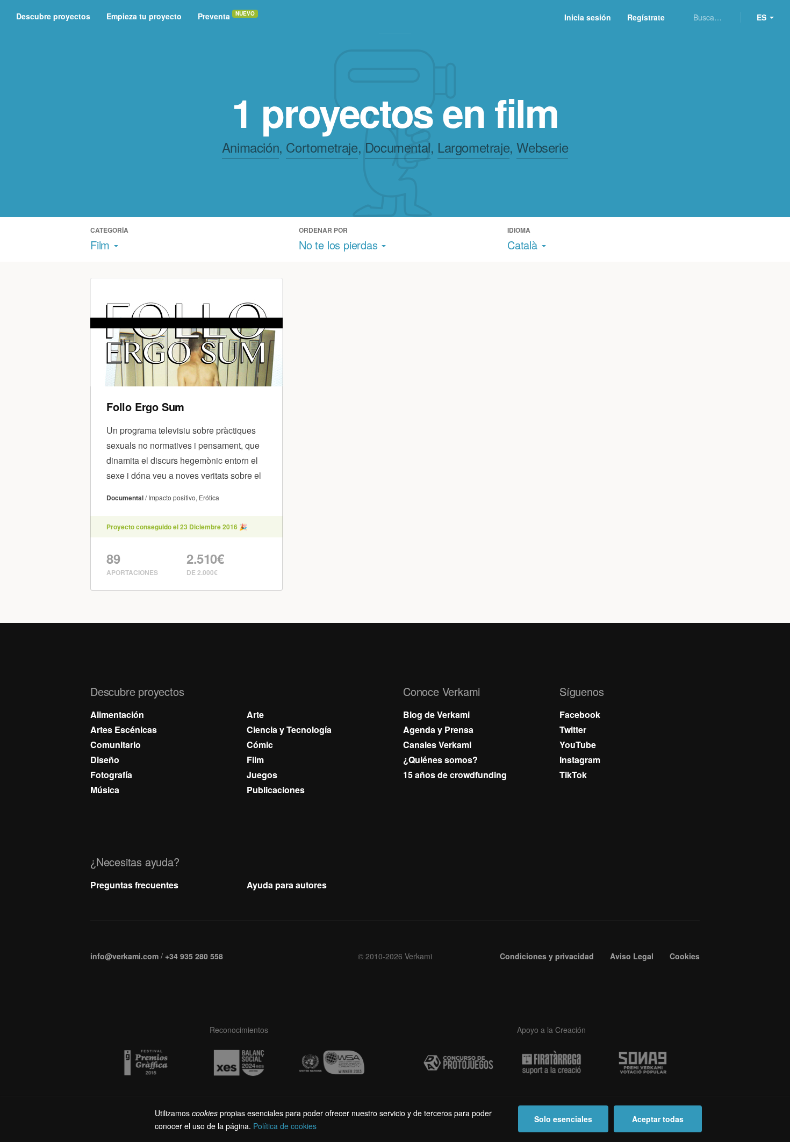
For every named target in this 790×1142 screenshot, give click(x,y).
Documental (397, 147)
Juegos (262, 774)
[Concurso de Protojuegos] (458, 1063)
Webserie (542, 147)
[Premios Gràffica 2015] (145, 1063)
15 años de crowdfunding (455, 774)
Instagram (579, 759)
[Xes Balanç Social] (238, 1062)
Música (104, 790)
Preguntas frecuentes (134, 885)
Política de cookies (285, 1126)
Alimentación (117, 714)
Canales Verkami (437, 744)
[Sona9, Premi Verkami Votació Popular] (644, 1063)
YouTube (577, 744)
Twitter (572, 729)
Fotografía (111, 774)
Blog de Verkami (436, 714)
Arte (255, 714)
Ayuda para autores (287, 885)
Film (255, 759)
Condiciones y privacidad (547, 956)
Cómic (260, 744)
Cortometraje (321, 147)
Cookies (685, 956)
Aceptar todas (658, 1119)
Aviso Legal (631, 956)
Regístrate (646, 17)
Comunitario (115, 744)
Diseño (104, 759)
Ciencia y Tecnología (289, 729)
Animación (250, 147)
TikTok (573, 774)
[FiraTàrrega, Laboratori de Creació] (551, 1062)
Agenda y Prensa (438, 729)
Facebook (579, 714)
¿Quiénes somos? (440, 759)
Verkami (396, 17)
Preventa (214, 16)
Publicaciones (276, 790)
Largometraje (473, 147)
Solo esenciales (563, 1119)
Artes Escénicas (123, 729)
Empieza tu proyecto (144, 16)
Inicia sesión (587, 17)
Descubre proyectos (53, 16)
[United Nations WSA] (331, 1063)
